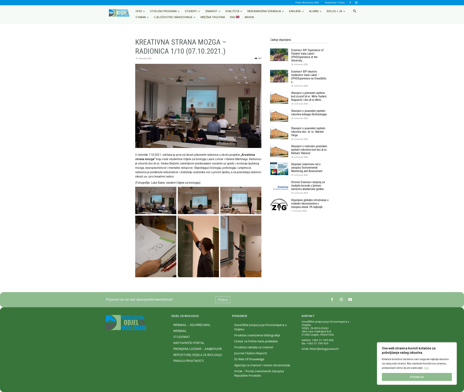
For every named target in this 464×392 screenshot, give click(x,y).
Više (426, 367)
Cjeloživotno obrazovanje (173, 17)
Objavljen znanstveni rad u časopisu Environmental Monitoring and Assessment (306, 167)
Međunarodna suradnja (264, 11)
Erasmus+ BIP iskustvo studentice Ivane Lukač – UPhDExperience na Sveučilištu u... (308, 77)
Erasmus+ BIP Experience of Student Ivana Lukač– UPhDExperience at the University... (307, 55)
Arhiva (249, 17)
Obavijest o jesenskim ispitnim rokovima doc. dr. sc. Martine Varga (308, 132)
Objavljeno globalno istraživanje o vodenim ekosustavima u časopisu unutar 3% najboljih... (310, 203)
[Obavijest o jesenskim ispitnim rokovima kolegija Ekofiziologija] (279, 115)
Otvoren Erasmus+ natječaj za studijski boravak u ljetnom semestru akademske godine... (308, 185)
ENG (233, 17)
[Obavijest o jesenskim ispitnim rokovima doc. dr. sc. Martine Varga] (279, 133)
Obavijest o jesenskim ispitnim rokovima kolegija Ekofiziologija (309, 112)
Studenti (191, 11)
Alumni (314, 11)
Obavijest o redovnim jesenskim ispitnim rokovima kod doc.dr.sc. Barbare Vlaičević (309, 150)
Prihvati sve (417, 377)
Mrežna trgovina (213, 17)
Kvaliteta (232, 11)
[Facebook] (350, 2)
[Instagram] (356, 2)
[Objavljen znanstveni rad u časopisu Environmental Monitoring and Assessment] (279, 168)
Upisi (139, 11)
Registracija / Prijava (335, 2)
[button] (354, 11)
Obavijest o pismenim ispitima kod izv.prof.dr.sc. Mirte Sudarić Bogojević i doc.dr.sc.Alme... (309, 96)
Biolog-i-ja (334, 11)
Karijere (295, 11)
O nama (141, 17)
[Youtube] (350, 299)
